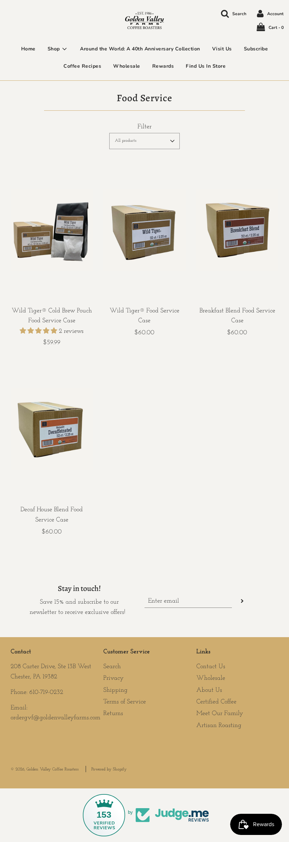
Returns (113, 713)
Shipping (115, 690)
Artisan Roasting (218, 725)
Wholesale (126, 66)
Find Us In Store (206, 66)
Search (112, 667)
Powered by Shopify (109, 769)
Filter (144, 127)
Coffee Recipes (82, 66)
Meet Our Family (219, 713)
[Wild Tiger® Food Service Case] (144, 230)
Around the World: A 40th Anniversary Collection (140, 48)
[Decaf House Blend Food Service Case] (52, 429)
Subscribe (256, 48)
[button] (144, 141)
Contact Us (210, 667)
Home (28, 48)
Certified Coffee (216, 702)
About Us (209, 690)
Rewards (163, 66)
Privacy (113, 678)
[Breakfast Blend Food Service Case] (237, 230)
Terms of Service (124, 702)
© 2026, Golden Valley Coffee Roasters (45, 769)
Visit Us (222, 48)
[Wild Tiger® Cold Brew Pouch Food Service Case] (52, 230)
